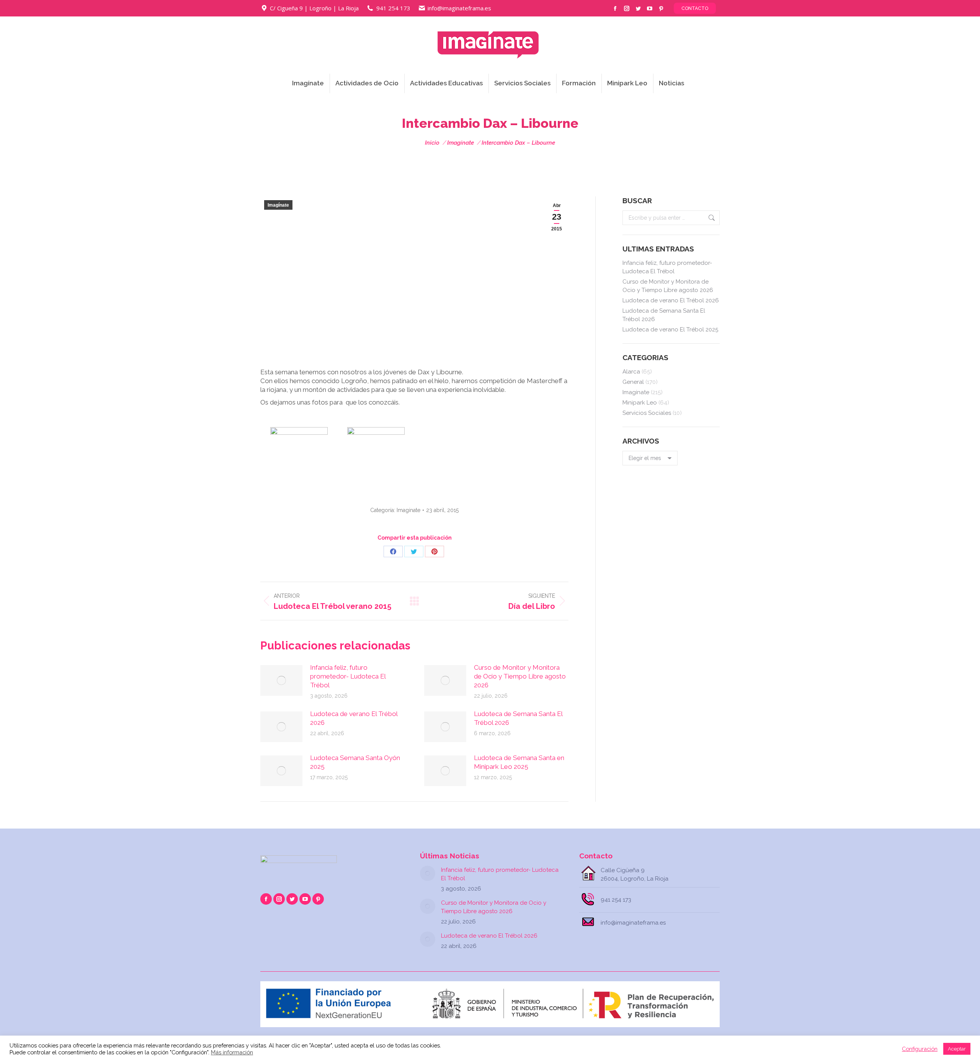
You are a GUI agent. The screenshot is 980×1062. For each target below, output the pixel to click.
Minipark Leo (639, 402)
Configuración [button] (920, 1049)
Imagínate (278, 205)
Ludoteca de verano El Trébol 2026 (353, 718)
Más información (232, 1052)
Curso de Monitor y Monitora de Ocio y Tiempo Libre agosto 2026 (520, 676)
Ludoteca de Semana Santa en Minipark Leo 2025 (519, 762)
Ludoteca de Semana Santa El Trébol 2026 (518, 718)
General (633, 381)
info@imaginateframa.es (459, 8)
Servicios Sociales (646, 412)
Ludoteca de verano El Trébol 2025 (670, 329)
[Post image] (281, 680)
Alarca (631, 371)
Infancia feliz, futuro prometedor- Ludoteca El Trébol (347, 676)
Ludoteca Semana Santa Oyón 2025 (355, 762)
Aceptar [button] (957, 1049)
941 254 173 (393, 8)
